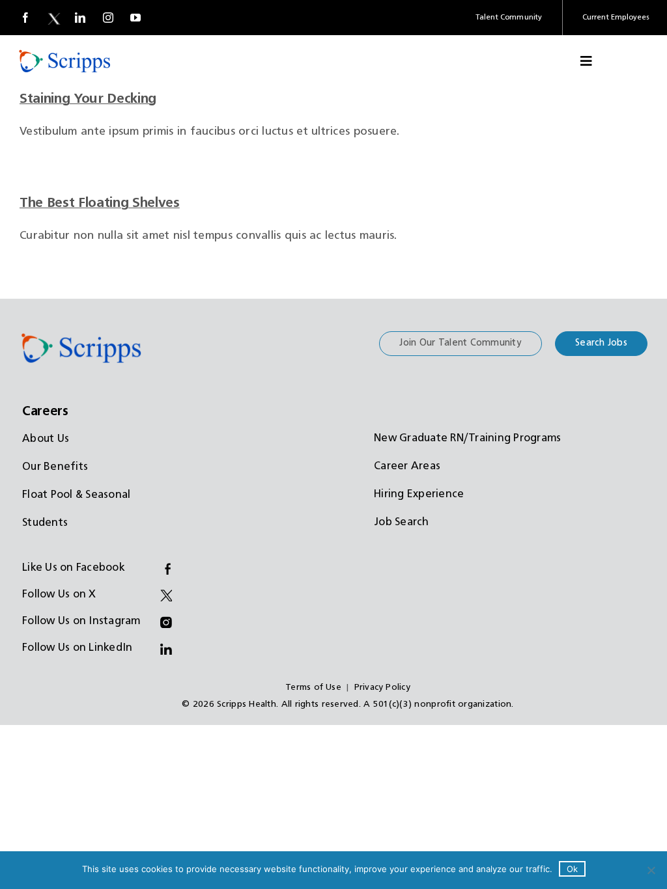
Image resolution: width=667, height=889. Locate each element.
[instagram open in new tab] (108, 17)
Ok (572, 869)
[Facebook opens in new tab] (25, 17)
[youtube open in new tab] (135, 17)
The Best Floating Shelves (100, 203)
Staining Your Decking (88, 99)
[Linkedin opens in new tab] (80, 17)
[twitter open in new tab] (53, 17)
